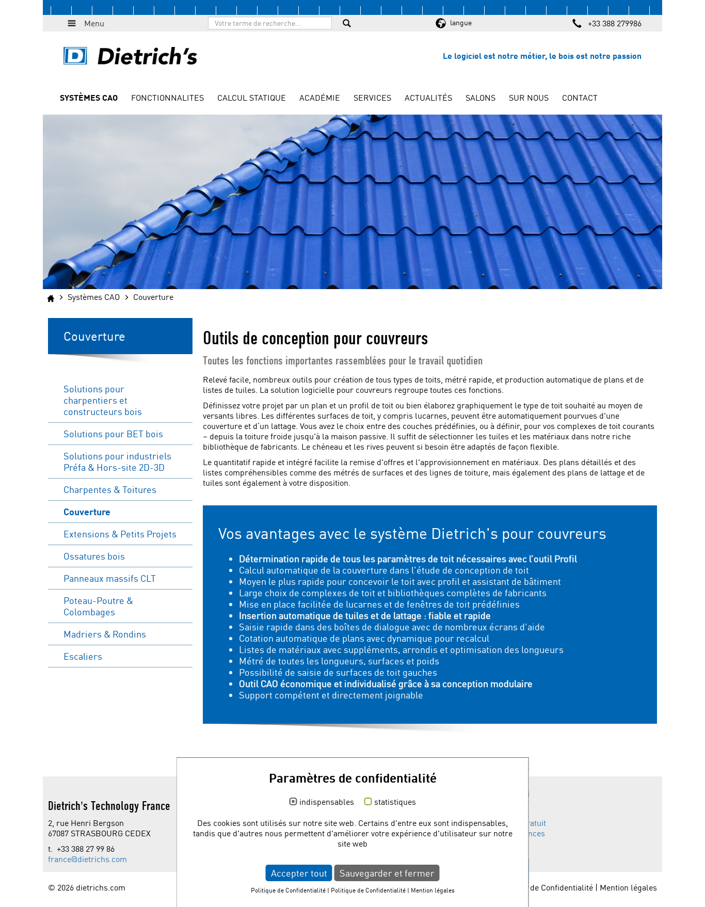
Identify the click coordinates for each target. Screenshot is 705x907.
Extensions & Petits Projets (120, 533)
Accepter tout (299, 873)
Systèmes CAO (89, 97)
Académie (319, 97)
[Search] (346, 24)
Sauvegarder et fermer (387, 873)
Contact (580, 97)
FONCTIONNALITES (167, 97)
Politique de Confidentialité (544, 887)
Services (372, 97)
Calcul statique (251, 97)
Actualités (428, 97)
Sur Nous (529, 97)
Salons (480, 97)
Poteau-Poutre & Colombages (98, 606)
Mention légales (628, 887)
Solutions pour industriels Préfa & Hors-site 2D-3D (117, 461)
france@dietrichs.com (87, 859)
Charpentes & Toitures (109, 489)
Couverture (86, 511)
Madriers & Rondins (104, 634)
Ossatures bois (94, 556)
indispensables (326, 802)
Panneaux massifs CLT (109, 578)
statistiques (395, 802)
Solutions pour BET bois (113, 433)
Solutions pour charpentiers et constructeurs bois (102, 400)
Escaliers (82, 656)
